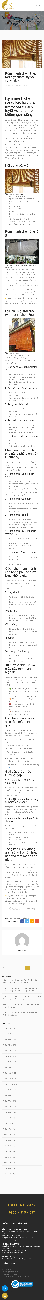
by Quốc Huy (9, 85)
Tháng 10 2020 (8, 1123)
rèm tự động (9, 767)
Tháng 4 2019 (7, 1168)
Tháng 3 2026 (7, 1056)
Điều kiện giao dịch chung (10, 1272)
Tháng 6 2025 (7, 1107)
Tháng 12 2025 (8, 1073)
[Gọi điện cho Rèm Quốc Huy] (5, 1296)
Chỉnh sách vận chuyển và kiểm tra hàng (15, 1276)
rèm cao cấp (14, 918)
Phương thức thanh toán (10, 1274)
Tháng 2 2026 (7, 1062)
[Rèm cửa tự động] (9, 5)
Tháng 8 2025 (7, 1095)
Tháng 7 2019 (7, 1151)
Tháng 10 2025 (8, 1084)
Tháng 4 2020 (7, 1135)
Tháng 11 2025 (8, 1079)
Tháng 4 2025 (7, 1118)
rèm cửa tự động (25, 918)
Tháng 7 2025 (7, 1101)
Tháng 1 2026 (7, 1067)
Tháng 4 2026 (7, 1051)
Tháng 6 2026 (7, 1039)
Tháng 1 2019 (7, 1174)
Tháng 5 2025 (7, 1112)
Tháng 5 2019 (7, 1163)
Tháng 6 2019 (7, 1157)
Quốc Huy (22, 950)
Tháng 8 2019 (7, 1146)
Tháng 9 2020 (7, 1129)
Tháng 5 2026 (7, 1045)
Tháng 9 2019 (7, 1140)
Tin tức (26, 85)
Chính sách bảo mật (8, 1269)
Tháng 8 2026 (7, 1028)
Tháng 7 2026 (7, 1034)
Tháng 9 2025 (7, 1090)
